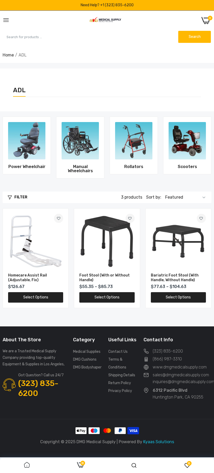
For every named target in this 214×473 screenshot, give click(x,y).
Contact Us (118, 351)
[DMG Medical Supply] (105, 20)
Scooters (187, 167)
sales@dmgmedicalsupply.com (181, 374)
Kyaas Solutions (158, 441)
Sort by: (153, 197)
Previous (15, 147)
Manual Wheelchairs (80, 169)
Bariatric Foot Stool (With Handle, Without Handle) (175, 277)
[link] (26, 140)
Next (198, 147)
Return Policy (119, 383)
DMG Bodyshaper (87, 367)
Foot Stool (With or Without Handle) (104, 277)
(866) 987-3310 (167, 358)
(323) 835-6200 (38, 388)
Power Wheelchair (26, 167)
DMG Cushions (85, 359)
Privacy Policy (120, 391)
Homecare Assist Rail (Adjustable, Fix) (27, 277)
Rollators (133, 167)
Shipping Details (121, 375)
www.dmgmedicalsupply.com (180, 367)
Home (8, 55)
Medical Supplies (86, 351)
